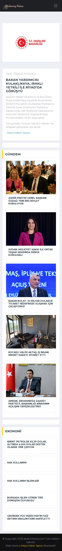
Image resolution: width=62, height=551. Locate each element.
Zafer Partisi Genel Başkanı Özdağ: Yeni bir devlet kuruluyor (27, 201)
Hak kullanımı (17, 462)
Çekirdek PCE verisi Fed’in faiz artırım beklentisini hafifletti (28, 517)
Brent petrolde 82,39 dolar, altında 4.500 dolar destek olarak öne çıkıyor (27, 444)
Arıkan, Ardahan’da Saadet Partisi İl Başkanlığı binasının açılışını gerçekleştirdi (28, 404)
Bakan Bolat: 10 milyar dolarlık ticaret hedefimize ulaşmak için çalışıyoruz (30, 304)
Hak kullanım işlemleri (23, 480)
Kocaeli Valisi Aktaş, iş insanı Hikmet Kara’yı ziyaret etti (28, 353)
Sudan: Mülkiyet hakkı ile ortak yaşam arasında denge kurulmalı (30, 252)
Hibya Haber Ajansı (32, 545)
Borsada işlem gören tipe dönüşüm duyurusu (25, 499)
